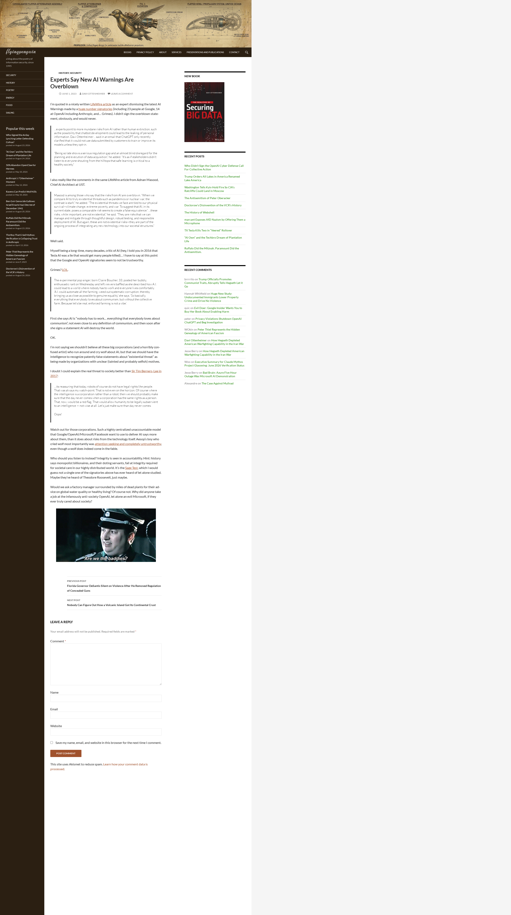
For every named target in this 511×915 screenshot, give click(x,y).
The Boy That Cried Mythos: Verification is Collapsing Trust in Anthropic (21, 238)
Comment (58, 641)
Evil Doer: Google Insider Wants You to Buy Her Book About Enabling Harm (213, 309)
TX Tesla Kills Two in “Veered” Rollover (208, 230)
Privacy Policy (145, 52)
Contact (234, 52)
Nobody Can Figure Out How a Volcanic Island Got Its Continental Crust (111, 603)
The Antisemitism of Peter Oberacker (207, 198)
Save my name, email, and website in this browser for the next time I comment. (108, 742)
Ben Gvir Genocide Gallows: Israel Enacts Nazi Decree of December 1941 (20, 205)
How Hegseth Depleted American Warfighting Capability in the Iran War (214, 342)
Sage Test (131, 468)
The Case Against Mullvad (218, 383)
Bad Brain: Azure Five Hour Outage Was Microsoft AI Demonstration (210, 374)
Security (76, 72)
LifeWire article (100, 104)
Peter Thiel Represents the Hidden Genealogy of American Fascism (212, 331)
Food (9, 105)
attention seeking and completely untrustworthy (128, 444)
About (162, 52)
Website (56, 726)
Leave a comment (122, 93)
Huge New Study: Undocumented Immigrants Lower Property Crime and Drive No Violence (211, 297)
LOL (65, 269)
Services (176, 52)
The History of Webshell (199, 212)
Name (54, 692)
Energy (10, 97)
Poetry (10, 90)
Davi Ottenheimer (93, 93)
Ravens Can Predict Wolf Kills (21, 191)
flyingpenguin (21, 51)
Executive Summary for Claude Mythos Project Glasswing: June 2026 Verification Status (214, 363)
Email (54, 709)
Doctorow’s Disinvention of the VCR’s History (213, 205)
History (64, 72)
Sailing (10, 112)
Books (127, 52)
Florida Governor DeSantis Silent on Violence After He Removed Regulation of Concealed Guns (114, 585)
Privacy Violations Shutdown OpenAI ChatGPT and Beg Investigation (213, 320)
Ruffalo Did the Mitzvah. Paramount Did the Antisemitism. (18, 221)
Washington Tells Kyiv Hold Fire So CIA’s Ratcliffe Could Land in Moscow (209, 189)
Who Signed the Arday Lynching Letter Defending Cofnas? (19, 138)
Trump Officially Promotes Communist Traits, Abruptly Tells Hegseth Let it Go (213, 282)
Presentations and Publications (205, 52)
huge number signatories (95, 109)
